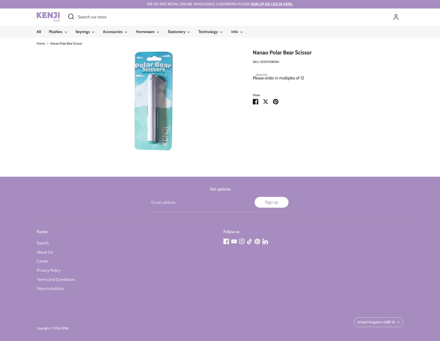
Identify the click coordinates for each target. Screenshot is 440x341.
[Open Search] (71, 16)
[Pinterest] (257, 241)
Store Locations (50, 288)
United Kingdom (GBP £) (376, 322)
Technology (208, 31)
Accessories (113, 31)
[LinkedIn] (265, 241)
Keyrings (83, 31)
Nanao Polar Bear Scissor (66, 43)
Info (235, 31)
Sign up (271, 202)
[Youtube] (234, 241)
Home (41, 43)
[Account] (396, 17)
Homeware (145, 31)
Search (43, 243)
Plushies (56, 31)
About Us (45, 252)
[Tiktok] (249, 241)
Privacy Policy (48, 270)
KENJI (64, 328)
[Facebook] (226, 241)
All (39, 31)
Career (42, 261)
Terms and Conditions (56, 279)
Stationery (177, 31)
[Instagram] (242, 241)
